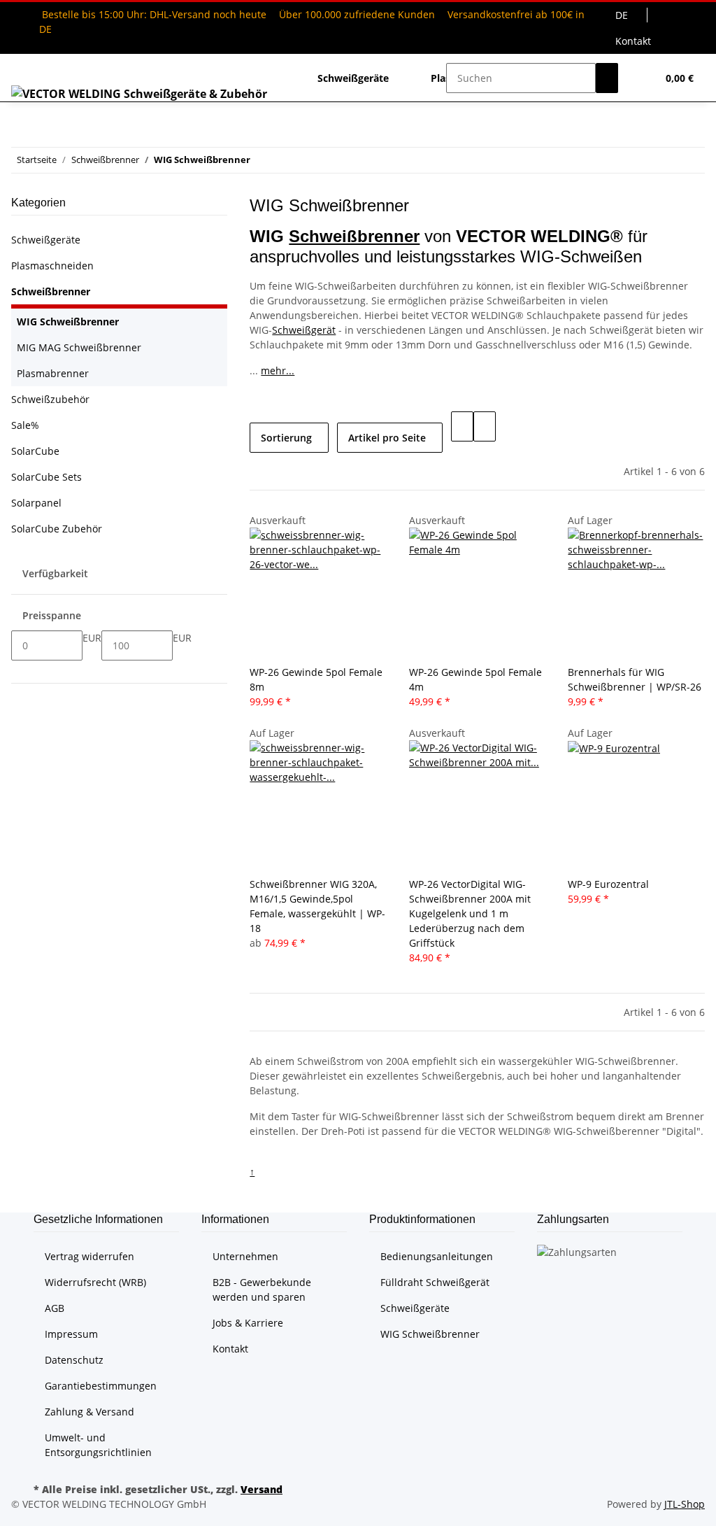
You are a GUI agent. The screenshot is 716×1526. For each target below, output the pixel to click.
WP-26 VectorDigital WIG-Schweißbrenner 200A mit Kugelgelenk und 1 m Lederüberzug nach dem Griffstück (470, 913)
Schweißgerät (304, 330)
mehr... (277, 370)
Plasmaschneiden (52, 265)
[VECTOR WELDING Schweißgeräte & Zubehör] (139, 93)
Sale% (25, 425)
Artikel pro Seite (387, 437)
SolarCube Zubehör (56, 528)
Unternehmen (245, 1256)
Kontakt (633, 41)
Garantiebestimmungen (101, 1385)
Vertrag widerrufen (89, 1256)
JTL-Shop (684, 1504)
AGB (54, 1308)
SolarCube (35, 451)
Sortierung (286, 437)
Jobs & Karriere (248, 1322)
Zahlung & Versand (89, 1411)
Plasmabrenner (53, 373)
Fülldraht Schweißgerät (434, 1282)
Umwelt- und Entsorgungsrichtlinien (98, 1445)
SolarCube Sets (46, 476)
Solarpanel (36, 502)
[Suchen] (607, 78)
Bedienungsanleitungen (436, 1256)
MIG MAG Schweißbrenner (79, 347)
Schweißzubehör (50, 399)
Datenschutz (74, 1359)
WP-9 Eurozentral (608, 884)
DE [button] (623, 15)
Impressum (71, 1334)
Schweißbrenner (354, 236)
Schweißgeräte (45, 239)
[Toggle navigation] (28, 66)
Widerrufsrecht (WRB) (95, 1282)
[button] (640, 78)
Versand (261, 1489)
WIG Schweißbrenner (68, 321)
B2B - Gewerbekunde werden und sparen (262, 1290)
